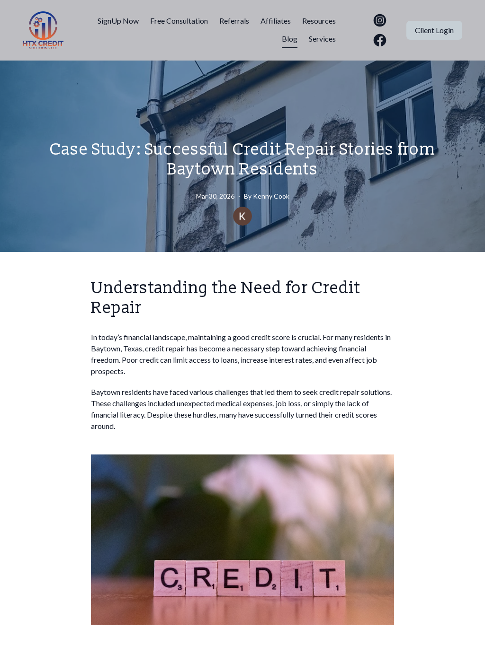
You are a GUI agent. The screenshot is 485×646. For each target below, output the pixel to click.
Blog (289, 38)
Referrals (234, 20)
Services (322, 38)
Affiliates (275, 20)
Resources (319, 20)
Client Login (434, 30)
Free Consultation (179, 20)
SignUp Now (118, 20)
